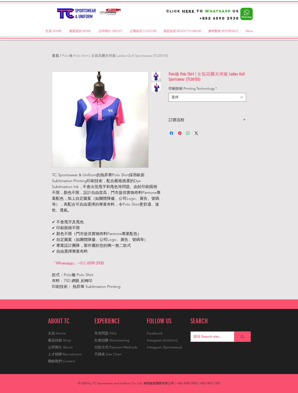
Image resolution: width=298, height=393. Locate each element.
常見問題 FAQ (105, 333)
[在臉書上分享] (171, 133)
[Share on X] (196, 133)
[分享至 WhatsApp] (188, 133)
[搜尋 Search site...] (242, 337)
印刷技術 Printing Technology (193, 88)
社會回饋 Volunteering (111, 340)
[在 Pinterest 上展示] (179, 133)
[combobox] (207, 97)
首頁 (55, 56)
